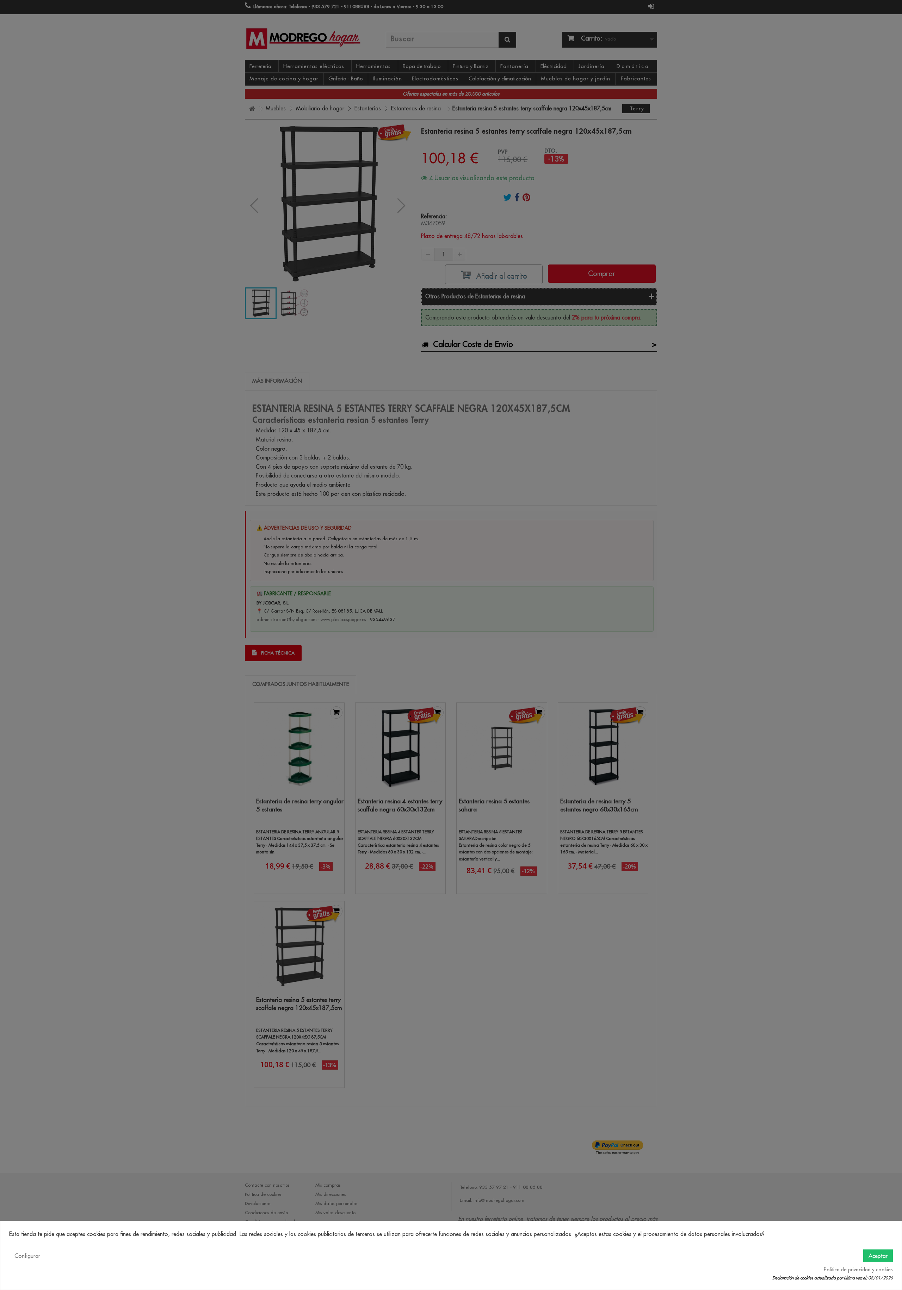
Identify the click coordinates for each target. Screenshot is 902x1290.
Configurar (27, 1255)
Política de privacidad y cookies (858, 1269)
